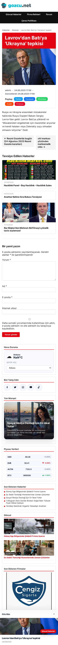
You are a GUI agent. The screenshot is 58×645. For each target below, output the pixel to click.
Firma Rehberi (33, 14)
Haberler (6, 30)
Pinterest (19, 104)
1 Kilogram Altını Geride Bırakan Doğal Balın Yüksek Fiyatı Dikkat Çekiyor (28, 502)
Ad (4, 286)
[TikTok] (38, 387)
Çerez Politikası (29, 20)
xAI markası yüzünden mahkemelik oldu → (44, 142)
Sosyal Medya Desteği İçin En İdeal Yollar (24, 497)
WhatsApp (42, 99)
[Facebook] (7, 387)
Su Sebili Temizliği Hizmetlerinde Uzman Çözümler (28, 494)
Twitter (18, 99)
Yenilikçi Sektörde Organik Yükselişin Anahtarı (26, 506)
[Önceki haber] (43, 406)
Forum (49, 14)
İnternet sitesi (9, 308)
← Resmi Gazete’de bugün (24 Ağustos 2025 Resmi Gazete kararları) (18, 141)
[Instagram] (23, 387)
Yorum (6, 259)
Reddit (9, 104)
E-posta (7, 297)
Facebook (30, 99)
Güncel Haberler (13, 14)
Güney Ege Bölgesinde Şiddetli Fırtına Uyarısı (26, 491)
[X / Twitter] (15, 387)
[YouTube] (31, 387)
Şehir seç (12, 362)
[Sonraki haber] (49, 406)
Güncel (15, 30)
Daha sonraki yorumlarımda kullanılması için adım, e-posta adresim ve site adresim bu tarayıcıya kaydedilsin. (28, 326)
